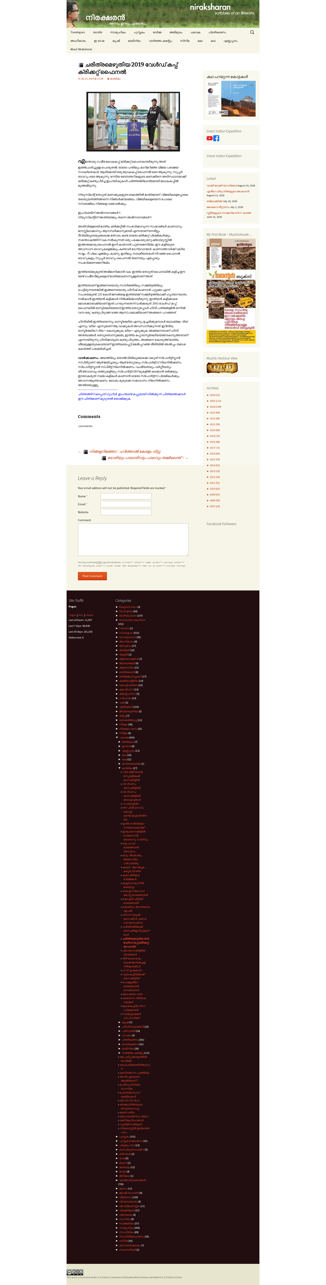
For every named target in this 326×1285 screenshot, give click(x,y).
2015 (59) (214, 459)
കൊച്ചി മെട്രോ (128, 685)
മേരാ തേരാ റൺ (132, 994)
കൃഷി (116, 40)
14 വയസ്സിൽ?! (130, 803)
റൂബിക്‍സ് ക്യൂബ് (131, 1124)
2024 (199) (215, 406)
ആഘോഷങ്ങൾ (129, 659)
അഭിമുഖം (175, 32)
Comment (84, 520)
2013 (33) (214, 471)
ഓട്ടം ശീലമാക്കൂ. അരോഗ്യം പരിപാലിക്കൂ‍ (132, 859)
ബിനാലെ (125, 1154)
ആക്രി (123, 654)
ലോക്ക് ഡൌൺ (129, 1193)
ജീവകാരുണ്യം (128, 711)
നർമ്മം (123, 733)
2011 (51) (214, 482)
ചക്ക (122, 702)
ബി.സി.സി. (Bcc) (129, 1100)
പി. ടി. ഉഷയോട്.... (132, 970)
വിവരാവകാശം (128, 1201)
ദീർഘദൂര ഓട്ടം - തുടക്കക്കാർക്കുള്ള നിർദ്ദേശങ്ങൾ (134, 962)
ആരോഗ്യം (126, 667)
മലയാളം (124, 1167)
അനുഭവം (125, 646)
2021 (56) (214, 424)
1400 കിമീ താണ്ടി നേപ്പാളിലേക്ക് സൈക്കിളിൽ (132, 776)
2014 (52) (214, 465)
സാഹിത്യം (126, 1232)
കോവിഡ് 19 (126, 689)
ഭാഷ (122, 1158)
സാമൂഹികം (118, 32)
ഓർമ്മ (157, 32)
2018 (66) (214, 442)
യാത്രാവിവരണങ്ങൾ (132, 1180)
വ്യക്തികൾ (127, 1210)
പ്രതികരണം (217, 32)
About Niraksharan (81, 49)
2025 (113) (215, 401)
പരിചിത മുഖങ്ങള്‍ (133, 1026)
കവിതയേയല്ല (131, 763)
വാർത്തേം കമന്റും (160, 40)
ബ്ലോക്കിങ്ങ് (214, 201)
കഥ (213, 40)
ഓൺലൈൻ (127, 672)
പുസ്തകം (139, 32)
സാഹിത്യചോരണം (131, 1236)
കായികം (115, 78)
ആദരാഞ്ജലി (127, 663)
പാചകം (126, 1035)
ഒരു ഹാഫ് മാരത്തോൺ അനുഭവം (130, 847)
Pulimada (124, 628)
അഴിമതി (124, 650)
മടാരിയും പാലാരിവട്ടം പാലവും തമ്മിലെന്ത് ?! (147, 457)
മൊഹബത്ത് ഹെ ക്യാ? (134, 1116)
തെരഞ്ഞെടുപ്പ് (128, 720)
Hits (80, 615)
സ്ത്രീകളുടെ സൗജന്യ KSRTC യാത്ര (229, 213)
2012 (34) (214, 477)
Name (83, 496)
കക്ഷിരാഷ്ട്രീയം (128, 680)
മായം (122, 1171)
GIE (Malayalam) (128, 615)
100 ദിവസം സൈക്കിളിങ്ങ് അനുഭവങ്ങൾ (131, 795)
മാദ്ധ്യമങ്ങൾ (130, 1044)
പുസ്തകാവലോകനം (131, 1141)
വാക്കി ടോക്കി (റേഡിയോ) (222, 185)
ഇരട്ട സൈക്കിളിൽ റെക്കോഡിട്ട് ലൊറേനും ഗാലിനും (135, 835)
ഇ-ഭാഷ (99, 40)
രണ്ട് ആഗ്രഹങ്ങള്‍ (132, 1120)
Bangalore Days (128, 607)
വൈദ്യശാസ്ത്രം (129, 1206)
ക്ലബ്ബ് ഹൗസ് (127, 693)
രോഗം (123, 1188)
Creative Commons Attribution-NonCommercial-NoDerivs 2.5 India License (141, 1277)
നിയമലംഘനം (128, 728)
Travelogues (77, 32)
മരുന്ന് (123, 1162)
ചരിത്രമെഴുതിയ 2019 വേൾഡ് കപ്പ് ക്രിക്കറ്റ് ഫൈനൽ (135, 942)
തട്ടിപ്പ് (122, 715)
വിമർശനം (125, 1197)
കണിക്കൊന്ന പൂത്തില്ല (134, 1072)
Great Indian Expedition (132, 620)
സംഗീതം (124, 1219)
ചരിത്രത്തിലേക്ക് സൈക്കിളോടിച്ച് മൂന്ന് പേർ (136, 930)
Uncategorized (127, 637)
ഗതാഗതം (125, 698)
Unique (89, 615)
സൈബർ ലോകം (130, 1245)
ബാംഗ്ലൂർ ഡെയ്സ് (131, 1149)
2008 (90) (214, 500)
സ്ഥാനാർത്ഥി (127, 1249)
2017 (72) (214, 447)
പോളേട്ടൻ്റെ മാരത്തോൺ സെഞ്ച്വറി (130, 986)
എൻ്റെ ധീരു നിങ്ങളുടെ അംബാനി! (228, 191)
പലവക (195, 32)
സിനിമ (184, 40)
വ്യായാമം (125, 1214)
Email (82, 504)
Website (83, 512)
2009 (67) (214, 494)
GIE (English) (126, 611)
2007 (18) (214, 506)
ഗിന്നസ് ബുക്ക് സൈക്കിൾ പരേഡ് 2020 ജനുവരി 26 (134, 918)
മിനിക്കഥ (124, 1176)
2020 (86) (214, 430)
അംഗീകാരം (78, 40)
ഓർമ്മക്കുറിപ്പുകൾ (130, 676)
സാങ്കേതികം (126, 1223)
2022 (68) (214, 418)
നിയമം (123, 724)
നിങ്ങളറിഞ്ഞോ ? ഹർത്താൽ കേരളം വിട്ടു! (119, 451)
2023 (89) (214, 412)
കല (199, 40)
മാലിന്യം (134, 40)
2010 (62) (214, 488)
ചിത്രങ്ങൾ (126, 707)
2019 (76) (214, 436)
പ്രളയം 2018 (127, 1145)
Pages (72, 615)
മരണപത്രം (127, 1112)
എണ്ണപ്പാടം (231, 40)
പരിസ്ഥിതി (128, 1031)
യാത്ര (97, 32)
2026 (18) (214, 395)
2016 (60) (214, 453)
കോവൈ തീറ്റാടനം (218, 207)
